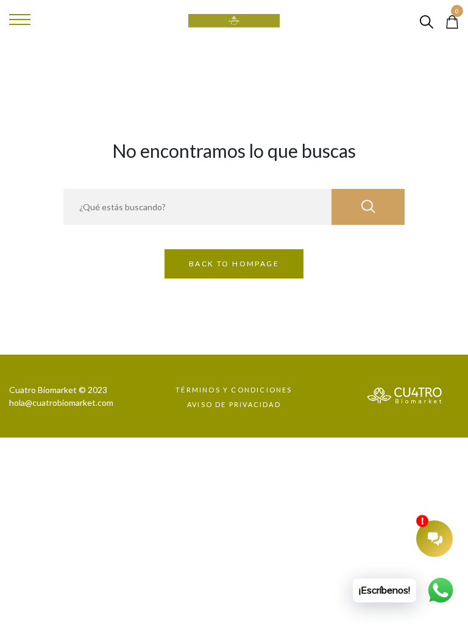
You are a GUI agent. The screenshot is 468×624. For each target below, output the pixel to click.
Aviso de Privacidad (234, 404)
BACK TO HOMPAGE (234, 263)
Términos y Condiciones (234, 390)
